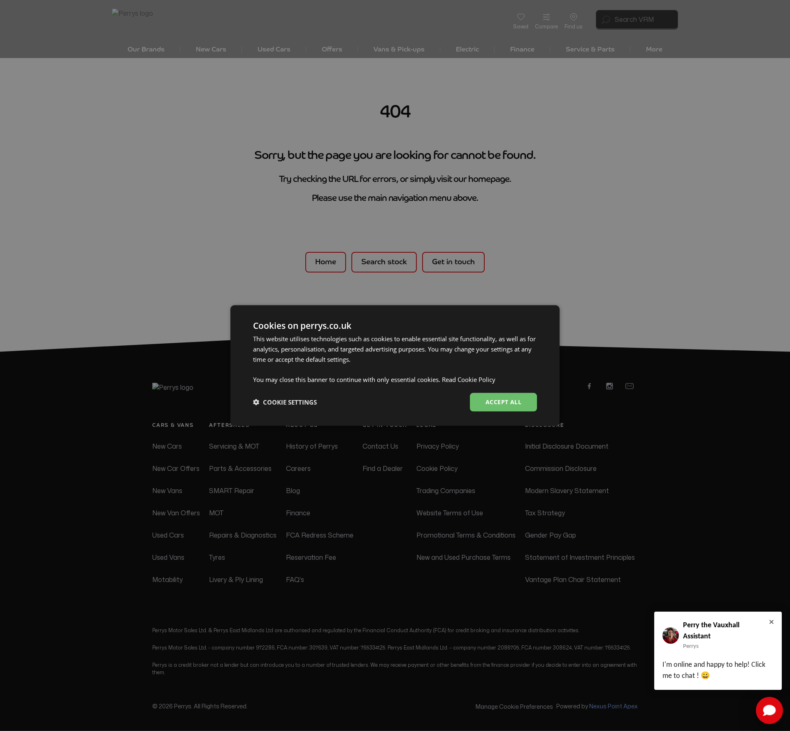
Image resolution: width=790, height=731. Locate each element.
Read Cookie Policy (468, 379)
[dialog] (395, 365)
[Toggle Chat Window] (769, 710)
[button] (285, 402)
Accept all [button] (503, 402)
